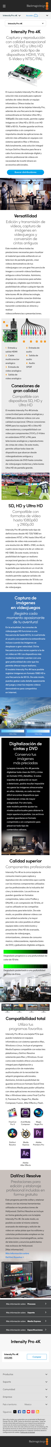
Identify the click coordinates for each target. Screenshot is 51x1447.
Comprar (37, 1356)
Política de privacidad (27, 1432)
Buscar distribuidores (25, 172)
